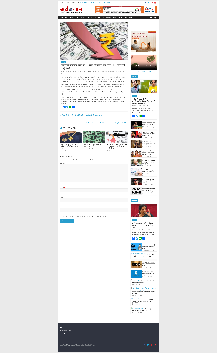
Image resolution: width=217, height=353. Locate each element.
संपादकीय (121, 17)
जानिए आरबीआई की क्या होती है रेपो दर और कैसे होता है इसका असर (143, 309)
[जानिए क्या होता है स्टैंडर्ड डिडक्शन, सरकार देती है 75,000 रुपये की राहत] (144, 204)
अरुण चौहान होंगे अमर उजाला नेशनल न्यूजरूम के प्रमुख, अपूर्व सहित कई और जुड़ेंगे (148, 190)
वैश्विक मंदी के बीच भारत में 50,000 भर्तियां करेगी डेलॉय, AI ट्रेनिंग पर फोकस (106, 123)
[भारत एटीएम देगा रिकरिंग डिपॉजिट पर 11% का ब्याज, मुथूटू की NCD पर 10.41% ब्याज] (117, 132)
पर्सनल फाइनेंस (101, 17)
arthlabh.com (77, 344)
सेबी (69, 346)
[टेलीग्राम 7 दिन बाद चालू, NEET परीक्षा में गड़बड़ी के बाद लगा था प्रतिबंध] (136, 169)
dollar (87, 71)
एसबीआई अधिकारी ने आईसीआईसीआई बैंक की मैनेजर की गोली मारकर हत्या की (143, 101)
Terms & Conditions (65, 330)
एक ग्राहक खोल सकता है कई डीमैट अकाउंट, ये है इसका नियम (148, 246)
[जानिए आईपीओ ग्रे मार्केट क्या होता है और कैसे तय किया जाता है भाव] (136, 261)
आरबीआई (110, 71)
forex (90, 71)
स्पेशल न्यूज (108, 17)
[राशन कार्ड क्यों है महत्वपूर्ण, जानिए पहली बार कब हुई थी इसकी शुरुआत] (143, 288)
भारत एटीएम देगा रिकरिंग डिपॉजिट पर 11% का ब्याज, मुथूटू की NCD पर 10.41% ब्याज (117, 146)
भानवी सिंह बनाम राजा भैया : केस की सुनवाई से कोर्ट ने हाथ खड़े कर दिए (148, 143)
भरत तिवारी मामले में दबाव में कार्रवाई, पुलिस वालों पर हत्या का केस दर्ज (148, 180)
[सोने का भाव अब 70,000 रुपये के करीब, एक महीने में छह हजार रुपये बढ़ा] (71, 132)
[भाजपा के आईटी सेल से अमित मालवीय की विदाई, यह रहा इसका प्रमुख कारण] (136, 122)
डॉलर (119, 71)
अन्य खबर (93, 17)
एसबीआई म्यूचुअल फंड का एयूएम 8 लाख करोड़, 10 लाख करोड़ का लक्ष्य (148, 273)
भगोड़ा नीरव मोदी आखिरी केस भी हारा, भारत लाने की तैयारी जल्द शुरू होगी (148, 162)
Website (62, 207)
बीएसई (65, 346)
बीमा (88, 17)
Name (62, 187)
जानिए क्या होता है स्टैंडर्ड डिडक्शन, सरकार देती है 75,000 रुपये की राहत (143, 225)
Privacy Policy (64, 328)
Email (62, 197)
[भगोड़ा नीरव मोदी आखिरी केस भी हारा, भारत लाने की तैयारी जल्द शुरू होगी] (136, 159)
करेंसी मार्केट (114, 71)
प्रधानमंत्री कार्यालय (80, 346)
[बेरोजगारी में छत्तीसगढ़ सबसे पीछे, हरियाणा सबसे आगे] (94, 132)
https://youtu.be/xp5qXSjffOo (143, 71)
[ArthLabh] (62, 17)
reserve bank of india (99, 71)
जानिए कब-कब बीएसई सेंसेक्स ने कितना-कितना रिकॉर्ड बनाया (143, 282)
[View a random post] (155, 17)
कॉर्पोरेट (71, 17)
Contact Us (63, 336)
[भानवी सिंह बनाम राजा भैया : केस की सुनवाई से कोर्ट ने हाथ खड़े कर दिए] (136, 141)
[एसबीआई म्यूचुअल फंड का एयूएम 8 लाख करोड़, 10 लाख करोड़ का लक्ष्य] (136, 271)
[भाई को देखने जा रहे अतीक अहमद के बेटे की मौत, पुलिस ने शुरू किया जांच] (136, 131)
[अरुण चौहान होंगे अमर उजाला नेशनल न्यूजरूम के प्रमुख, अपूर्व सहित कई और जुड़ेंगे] (136, 188)
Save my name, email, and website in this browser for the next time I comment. (85, 216)
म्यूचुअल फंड (83, 17)
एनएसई (62, 346)
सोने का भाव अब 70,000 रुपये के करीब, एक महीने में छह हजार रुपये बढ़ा (70, 146)
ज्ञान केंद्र (115, 17)
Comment (63, 163)
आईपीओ (76, 17)
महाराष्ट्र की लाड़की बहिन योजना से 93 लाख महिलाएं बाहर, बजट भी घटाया (148, 152)
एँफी (93, 346)
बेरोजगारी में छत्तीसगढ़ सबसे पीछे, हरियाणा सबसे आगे (93, 145)
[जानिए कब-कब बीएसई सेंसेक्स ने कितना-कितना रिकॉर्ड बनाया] (135, 280)
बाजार (66, 17)
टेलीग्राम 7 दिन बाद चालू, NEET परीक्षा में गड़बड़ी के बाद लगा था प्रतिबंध (148, 171)
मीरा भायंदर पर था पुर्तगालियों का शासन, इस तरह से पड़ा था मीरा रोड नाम (143, 255)
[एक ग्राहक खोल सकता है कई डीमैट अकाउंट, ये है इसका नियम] (136, 244)
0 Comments (80, 71)
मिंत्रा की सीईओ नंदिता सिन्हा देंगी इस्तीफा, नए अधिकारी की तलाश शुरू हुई (81, 115)
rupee (106, 71)
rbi (92, 71)
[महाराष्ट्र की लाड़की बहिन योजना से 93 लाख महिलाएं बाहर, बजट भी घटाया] (136, 150)
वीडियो (130, 17)
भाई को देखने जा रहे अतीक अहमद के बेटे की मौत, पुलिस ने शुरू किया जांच (148, 133)
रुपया (121, 71)
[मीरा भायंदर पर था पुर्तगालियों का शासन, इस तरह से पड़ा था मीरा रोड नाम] (138, 253)
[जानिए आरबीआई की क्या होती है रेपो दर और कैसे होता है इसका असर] (137, 308)
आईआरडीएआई (88, 346)
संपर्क (126, 17)
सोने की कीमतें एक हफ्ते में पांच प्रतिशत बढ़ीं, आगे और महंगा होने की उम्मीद (95, 2)
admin (73, 71)
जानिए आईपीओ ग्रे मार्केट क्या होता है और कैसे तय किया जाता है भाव (148, 263)
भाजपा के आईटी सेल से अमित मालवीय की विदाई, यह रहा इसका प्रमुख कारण (148, 124)
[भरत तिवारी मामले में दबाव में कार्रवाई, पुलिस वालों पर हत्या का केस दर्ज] (136, 178)
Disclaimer (63, 333)
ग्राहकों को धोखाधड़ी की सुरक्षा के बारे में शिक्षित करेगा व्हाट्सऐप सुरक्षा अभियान (142, 301)
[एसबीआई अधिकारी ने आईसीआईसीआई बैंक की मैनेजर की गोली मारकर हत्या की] (144, 80)
